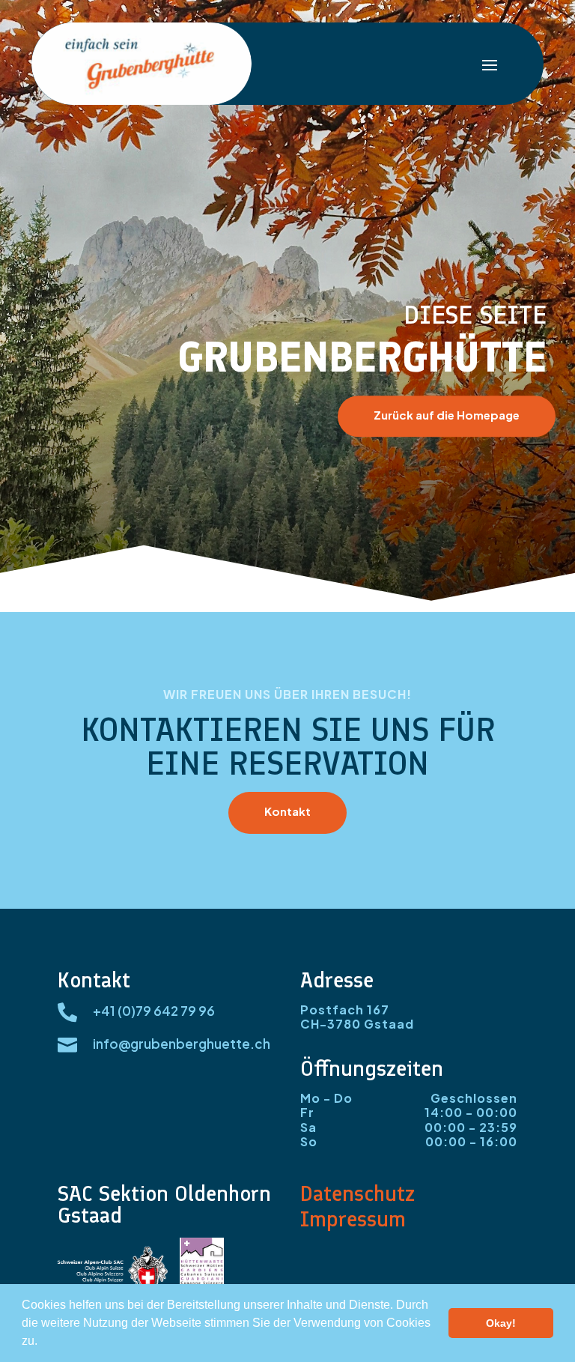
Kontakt (287, 811)
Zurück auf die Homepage (447, 415)
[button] (42, 1342)
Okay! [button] (501, 1323)
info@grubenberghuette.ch (181, 1043)
